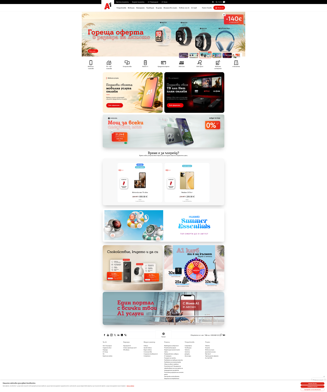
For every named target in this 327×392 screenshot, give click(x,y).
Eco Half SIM (208, 358)
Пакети (207, 345)
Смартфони (188, 345)
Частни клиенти (122, 2)
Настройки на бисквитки (171, 376)
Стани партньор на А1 (130, 347)
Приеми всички (312, 383)
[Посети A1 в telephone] (125, 335)
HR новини (126, 350)
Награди (105, 350)
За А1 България (107, 345)
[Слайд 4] (215, 54)
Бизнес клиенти (138, 2)
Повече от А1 (184, 8)
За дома (159, 8)
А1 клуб (194, 8)
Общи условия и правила (171, 364)
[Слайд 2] (194, 55)
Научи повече (130, 386)
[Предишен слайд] (84, 34)
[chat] (220, 335)
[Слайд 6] (237, 55)
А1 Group (105, 352)
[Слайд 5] (227, 55)
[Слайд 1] (183, 55)
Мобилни (131, 8)
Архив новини (148, 347)
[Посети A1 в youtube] (108, 335)
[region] (163, 34)
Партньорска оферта (211, 356)
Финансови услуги (170, 8)
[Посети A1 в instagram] (111, 335)
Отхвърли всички (313, 386)
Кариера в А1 (127, 345)
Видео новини (148, 350)
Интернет (140, 8)
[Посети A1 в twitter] (115, 335)
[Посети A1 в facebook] (104, 335)
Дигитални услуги (210, 352)
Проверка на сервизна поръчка (173, 360)
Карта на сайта (107, 356)
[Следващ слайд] (243, 34)
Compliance (147, 356)
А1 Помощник (153, 2)
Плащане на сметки (170, 358)
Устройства (121, 8)
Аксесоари (188, 356)
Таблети (187, 350)
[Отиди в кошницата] (212, 2)
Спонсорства (148, 352)
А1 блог (164, 2)
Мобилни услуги (209, 350)
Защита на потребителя (171, 378)
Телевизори (188, 347)
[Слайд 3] (204, 55)
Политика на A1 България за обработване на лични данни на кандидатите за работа (173, 368)
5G (103, 354)
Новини (146, 345)
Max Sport (208, 354)
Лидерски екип (107, 347)
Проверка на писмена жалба (172, 362)
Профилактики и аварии (171, 354)
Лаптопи (187, 352)
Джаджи (187, 354)
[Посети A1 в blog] (122, 335)
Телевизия (150, 8)
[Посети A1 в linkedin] (118, 335)
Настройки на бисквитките (312, 389)
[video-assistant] (224, 335)
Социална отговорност (151, 354)
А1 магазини (167, 356)
